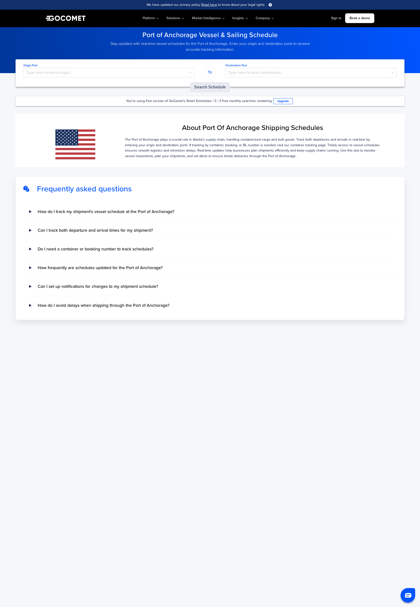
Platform (149, 18)
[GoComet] (66, 18)
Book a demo (360, 18)
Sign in (336, 18)
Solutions (173, 18)
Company (263, 18)
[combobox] (109, 72)
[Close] (270, 5)
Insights (238, 18)
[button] (408, 595)
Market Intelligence (206, 18)
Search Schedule (210, 87)
